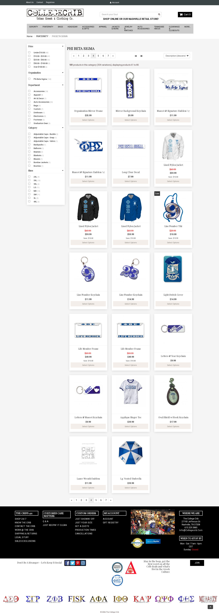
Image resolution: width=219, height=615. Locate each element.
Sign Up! (109, 344)
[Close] (153, 264)
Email (70, 299)
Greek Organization (78, 314)
